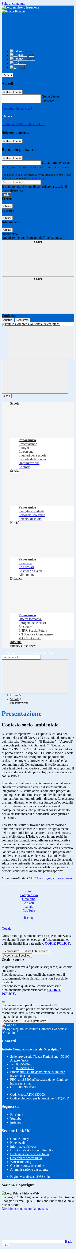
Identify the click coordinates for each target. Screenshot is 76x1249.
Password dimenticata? (17, 108)
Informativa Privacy (23, 1146)
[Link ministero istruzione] (20, 7)
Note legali (17, 1142)
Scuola (14, 699)
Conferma (22, 319)
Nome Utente (51, 96)
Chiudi (7, 206)
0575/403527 (25, 1068)
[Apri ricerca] (41, 343)
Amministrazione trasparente (29, 1169)
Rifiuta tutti (36, 951)
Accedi (7, 75)
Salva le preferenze (34, 1021)
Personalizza (11, 951)
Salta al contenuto (13, 3)
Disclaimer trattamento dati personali (26, 1208)
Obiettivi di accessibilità (26, 1158)
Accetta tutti (16, 955)
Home (14, 695)
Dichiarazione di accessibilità (29, 1154)
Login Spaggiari (40, 178)
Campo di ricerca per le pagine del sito (27, 653)
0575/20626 (24, 1064)
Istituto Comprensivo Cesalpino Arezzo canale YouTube (29, 900)
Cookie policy (19, 1139)
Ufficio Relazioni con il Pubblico (32, 1150)
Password (48, 101)
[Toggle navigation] (35, 377)
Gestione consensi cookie (27, 1165)
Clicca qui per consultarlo (54, 878)
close (6, 396)
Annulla (7, 319)
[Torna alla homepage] (38, 324)
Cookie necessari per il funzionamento (27, 1005)
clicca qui (29, 917)
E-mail (46, 162)
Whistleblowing (20, 1162)
